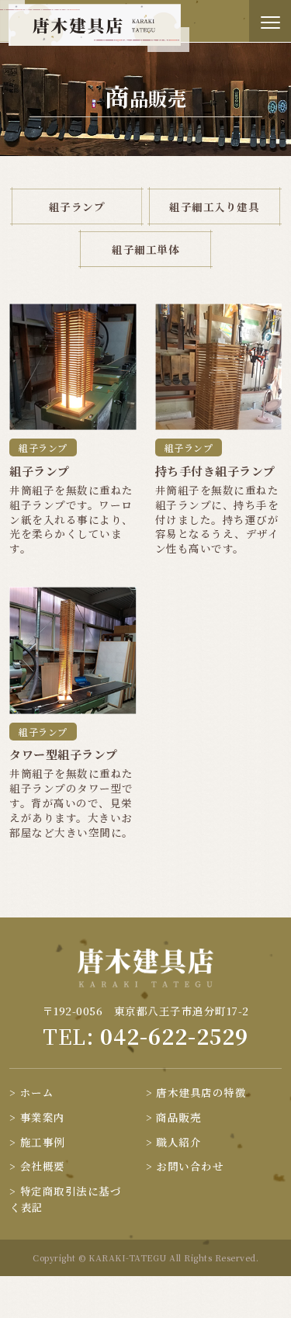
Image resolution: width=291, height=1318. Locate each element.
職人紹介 (178, 1142)
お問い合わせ (189, 1166)
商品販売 (178, 1117)
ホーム (37, 1092)
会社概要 (42, 1166)
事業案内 (42, 1117)
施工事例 (42, 1142)
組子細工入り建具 (214, 206)
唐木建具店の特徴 (201, 1092)
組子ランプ (77, 206)
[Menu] (270, 21)
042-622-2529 (174, 1036)
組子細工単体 (145, 249)
